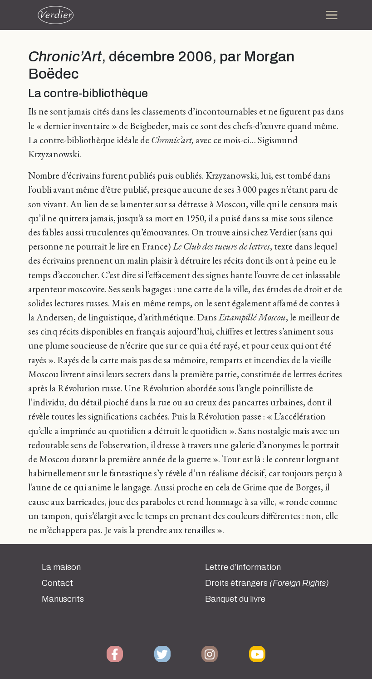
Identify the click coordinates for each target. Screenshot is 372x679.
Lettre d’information (243, 567)
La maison (61, 567)
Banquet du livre (235, 599)
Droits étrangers (267, 583)
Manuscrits (63, 599)
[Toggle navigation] (331, 15)
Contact (57, 583)
